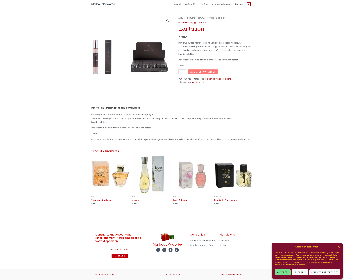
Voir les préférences (324, 272)
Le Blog (204, 4)
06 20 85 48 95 (121, 249)
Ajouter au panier (203, 71)
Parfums (191, 18)
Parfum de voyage (205, 18)
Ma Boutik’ (190, 4)
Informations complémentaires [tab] (123, 107)
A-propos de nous (221, 4)
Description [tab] (97, 107)
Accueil (177, 4)
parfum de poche (196, 82)
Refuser (300, 272)
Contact (238, 4)
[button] (338, 246)
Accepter (282, 272)
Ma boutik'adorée (103, 4)
